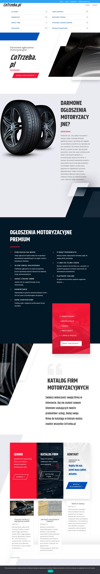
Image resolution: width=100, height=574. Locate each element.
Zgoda (50, 571)
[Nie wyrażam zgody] (98, 570)
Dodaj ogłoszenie (25, 75)
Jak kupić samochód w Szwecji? (50, 520)
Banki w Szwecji (78, 503)
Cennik (67, 1)
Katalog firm (49, 475)
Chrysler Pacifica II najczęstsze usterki (21, 520)
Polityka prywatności (84, 1)
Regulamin (74, 1)
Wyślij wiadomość (75, 485)
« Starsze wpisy (15, 557)
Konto (61, 1)
